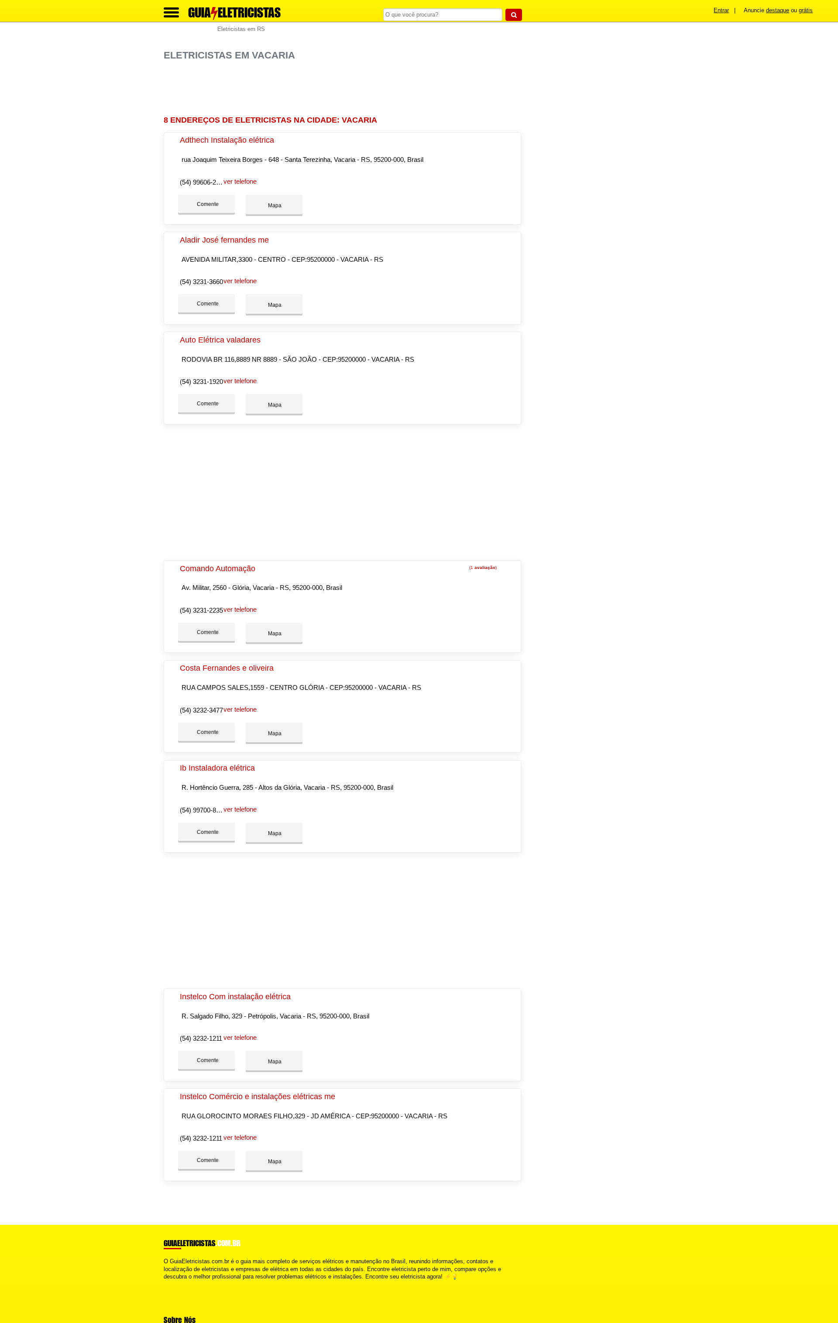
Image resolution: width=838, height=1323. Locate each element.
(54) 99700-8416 (203, 810)
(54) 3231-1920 (201, 381)
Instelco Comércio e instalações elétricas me (257, 1096)
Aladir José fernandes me (224, 240)
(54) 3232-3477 (201, 710)
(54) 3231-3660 (201, 281)
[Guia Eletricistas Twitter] (170, 1284)
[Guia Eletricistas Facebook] (166, 1284)
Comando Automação (217, 568)
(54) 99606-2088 (203, 182)
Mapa (274, 205)
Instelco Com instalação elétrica (235, 996)
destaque (777, 10)
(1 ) (482, 567)
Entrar (721, 10)
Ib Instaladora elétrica (217, 768)
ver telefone (240, 181)
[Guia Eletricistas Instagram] (173, 1284)
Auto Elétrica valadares (220, 340)
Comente (207, 204)
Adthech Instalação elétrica (227, 140)
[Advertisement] (347, 88)
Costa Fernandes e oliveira (227, 668)
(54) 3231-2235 (201, 610)
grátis (806, 10)
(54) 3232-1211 (201, 1038)
